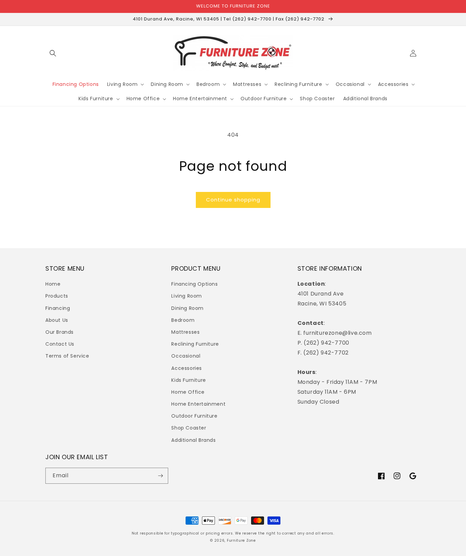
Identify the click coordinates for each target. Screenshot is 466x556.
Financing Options (194, 284)
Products (56, 295)
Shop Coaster (188, 427)
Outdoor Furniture (194, 415)
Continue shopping (233, 199)
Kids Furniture (188, 380)
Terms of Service (67, 355)
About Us (56, 320)
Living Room (186, 295)
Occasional (185, 355)
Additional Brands (193, 440)
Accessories (186, 368)
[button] (52, 53)
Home (52, 284)
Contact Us (59, 344)
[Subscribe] (160, 476)
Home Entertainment (198, 404)
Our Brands (59, 332)
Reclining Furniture (195, 344)
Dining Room (187, 308)
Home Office (188, 392)
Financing (57, 308)
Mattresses (185, 332)
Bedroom (182, 320)
